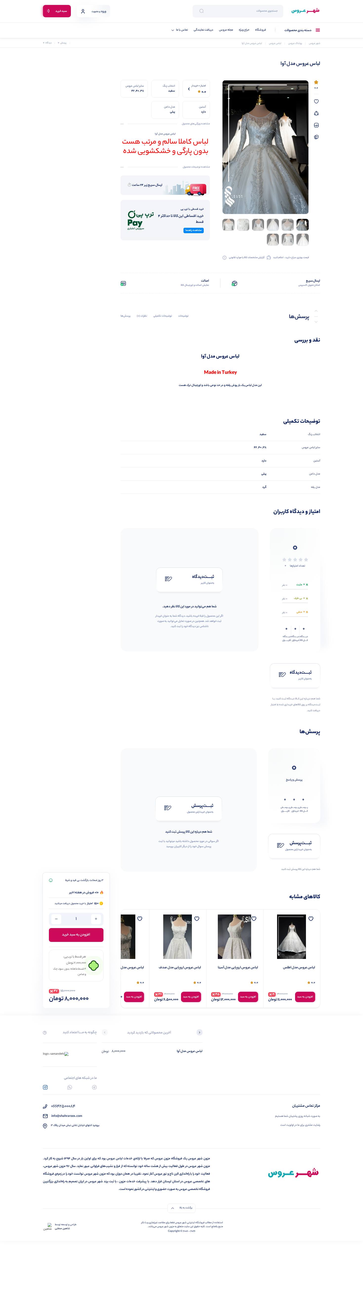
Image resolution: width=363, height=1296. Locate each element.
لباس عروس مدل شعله (128, 968)
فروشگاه (260, 30)
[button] (199, 1032)
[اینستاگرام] (45, 1087)
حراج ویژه (244, 30)
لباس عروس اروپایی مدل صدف (237, 968)
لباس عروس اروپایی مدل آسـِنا (295, 968)
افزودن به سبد (305, 997)
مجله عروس (226, 30)
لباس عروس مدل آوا (189, 1051)
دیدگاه (47, 43)
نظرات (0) (142, 316)
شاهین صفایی (62, 1229)
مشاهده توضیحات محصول (196, 167)
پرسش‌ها (126, 316)
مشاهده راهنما (193, 230)
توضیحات (183, 316)
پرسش (62, 43)
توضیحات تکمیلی (162, 316)
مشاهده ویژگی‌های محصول (196, 124)
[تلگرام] (94, 1087)
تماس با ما (182, 30)
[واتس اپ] (69, 1087)
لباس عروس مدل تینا (186, 968)
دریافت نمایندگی (203, 30)
